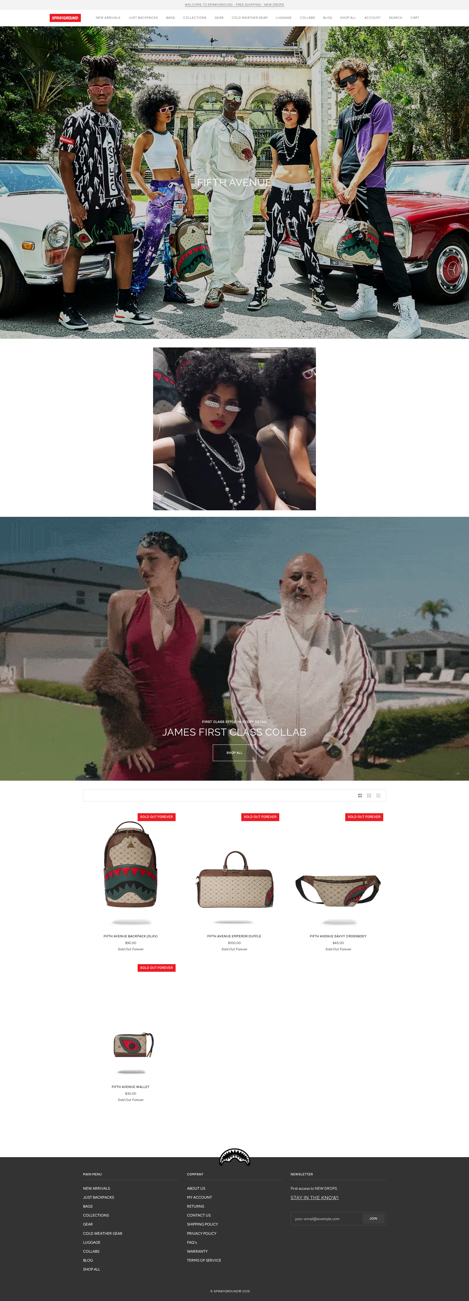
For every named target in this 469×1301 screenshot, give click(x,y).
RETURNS (195, 1206)
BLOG (88, 1260)
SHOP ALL (235, 752)
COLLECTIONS (96, 1215)
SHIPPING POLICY (202, 1224)
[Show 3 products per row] (369, 796)
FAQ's (192, 1242)
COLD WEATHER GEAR (102, 1233)
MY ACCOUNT (199, 1197)
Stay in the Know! (315, 1197)
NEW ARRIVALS (96, 1188)
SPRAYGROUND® (228, 1291)
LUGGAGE (91, 1242)
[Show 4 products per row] (380, 796)
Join (373, 1218)
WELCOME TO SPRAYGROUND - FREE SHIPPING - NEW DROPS (234, 4)
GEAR (88, 1224)
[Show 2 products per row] (360, 796)
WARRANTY (197, 1251)
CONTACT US (199, 1215)
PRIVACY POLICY (201, 1233)
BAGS (88, 1206)
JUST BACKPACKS (98, 1197)
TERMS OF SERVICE (204, 1260)
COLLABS (91, 1251)
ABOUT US (196, 1188)
